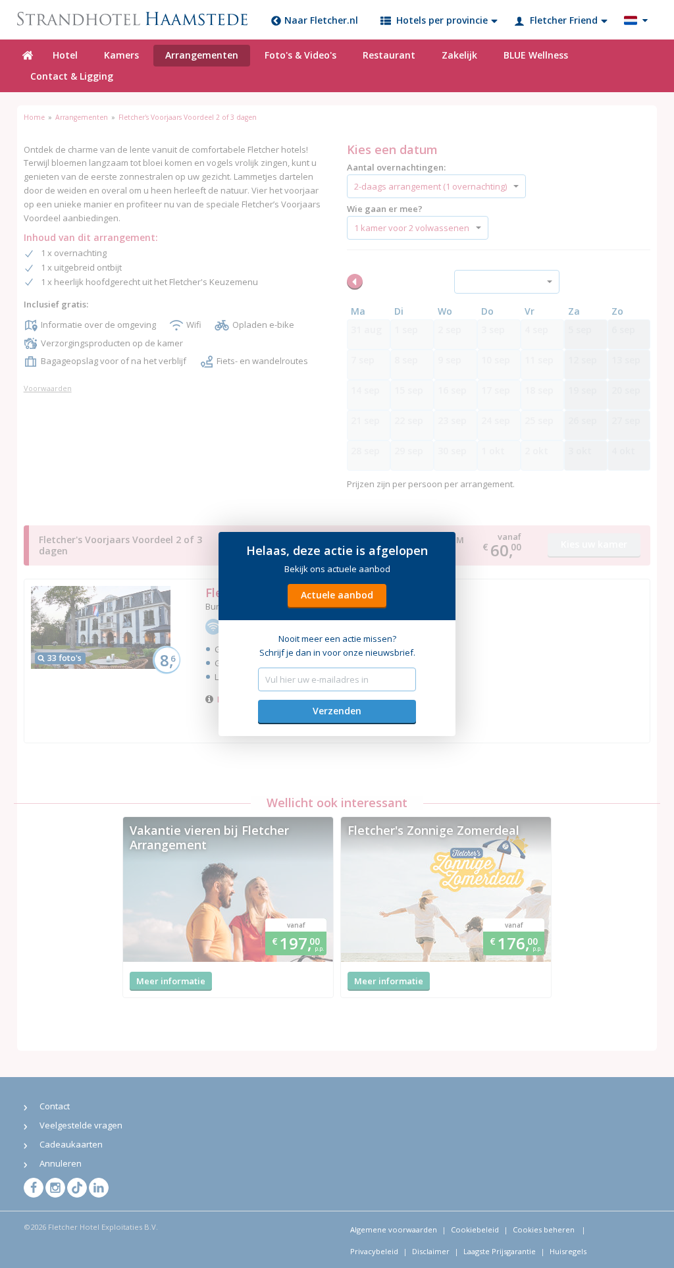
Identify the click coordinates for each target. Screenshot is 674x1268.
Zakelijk (459, 55)
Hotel (65, 55)
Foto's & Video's (300, 55)
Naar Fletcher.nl (321, 20)
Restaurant (389, 55)
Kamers (121, 55)
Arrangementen (201, 55)
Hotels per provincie (442, 20)
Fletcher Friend (563, 20)
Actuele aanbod (337, 595)
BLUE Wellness (536, 55)
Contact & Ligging (71, 76)
